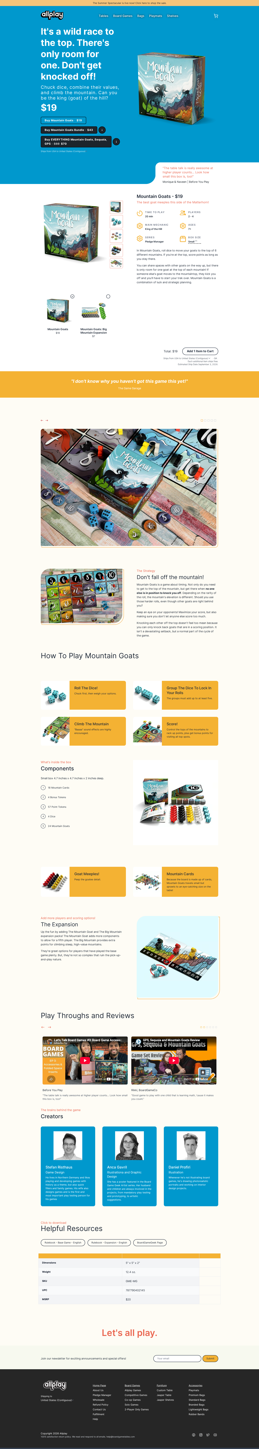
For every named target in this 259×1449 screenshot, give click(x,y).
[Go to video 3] (207, 1027)
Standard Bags (197, 1399)
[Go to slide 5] (215, 420)
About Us (98, 1390)
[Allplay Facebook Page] (194, 1435)
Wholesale (98, 1399)
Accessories (195, 1385)
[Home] (52, 15)
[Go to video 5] (213, 1027)
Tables (103, 16)
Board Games (122, 16)
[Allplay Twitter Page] (208, 1435)
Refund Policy (100, 1404)
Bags (140, 16)
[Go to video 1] (201, 1027)
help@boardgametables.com (120, 1436)
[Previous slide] (42, 420)
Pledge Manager (102, 1395)
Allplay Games (133, 1390)
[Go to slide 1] (202, 420)
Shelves (172, 16)
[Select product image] (116, 207)
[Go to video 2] (204, 1027)
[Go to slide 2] (205, 420)
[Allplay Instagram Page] (201, 1435)
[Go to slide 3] (208, 420)
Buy (63, 120)
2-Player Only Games (137, 1409)
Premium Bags (197, 1395)
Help (95, 1419)
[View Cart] (216, 16)
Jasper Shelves (165, 1399)
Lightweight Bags (198, 1409)
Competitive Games (136, 1395)
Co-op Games (133, 1399)
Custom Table (165, 1390)
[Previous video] (43, 1027)
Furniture (162, 1385)
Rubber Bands (196, 1414)
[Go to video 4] (210, 1027)
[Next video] (49, 1027)
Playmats (155, 16)
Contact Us (99, 1409)
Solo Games (131, 1404)
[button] (102, 130)
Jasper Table (164, 1395)
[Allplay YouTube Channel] (215, 1435)
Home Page (99, 1385)
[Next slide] (47, 420)
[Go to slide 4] (212, 420)
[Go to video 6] (216, 1027)
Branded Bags (196, 1404)
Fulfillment (98, 1414)
